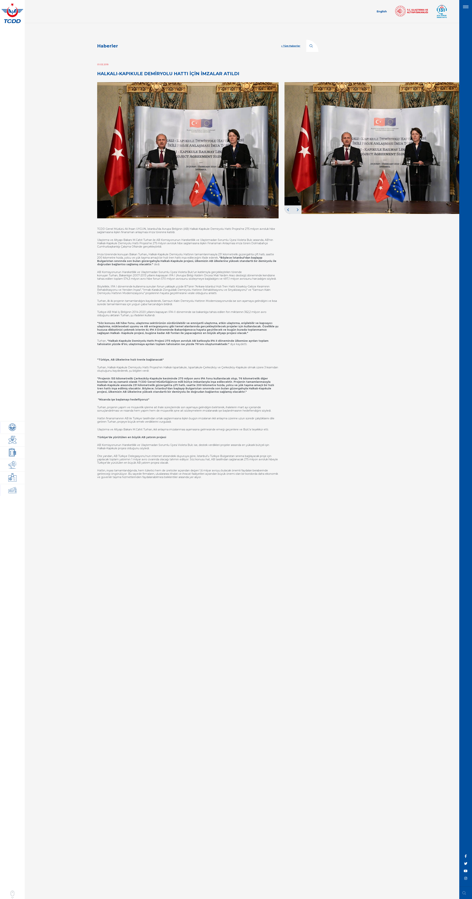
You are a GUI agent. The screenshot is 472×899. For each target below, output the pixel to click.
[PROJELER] (12, 440)
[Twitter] (466, 864)
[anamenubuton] (465, 8)
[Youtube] (466, 871)
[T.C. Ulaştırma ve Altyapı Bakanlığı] (411, 15)
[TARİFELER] (12, 477)
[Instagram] (466, 878)
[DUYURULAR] (12, 465)
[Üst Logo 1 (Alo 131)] (441, 17)
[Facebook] (466, 856)
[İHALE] (12, 452)
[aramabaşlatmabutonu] (465, 892)
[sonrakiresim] (297, 209)
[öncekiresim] (288, 209)
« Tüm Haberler (290, 46)
